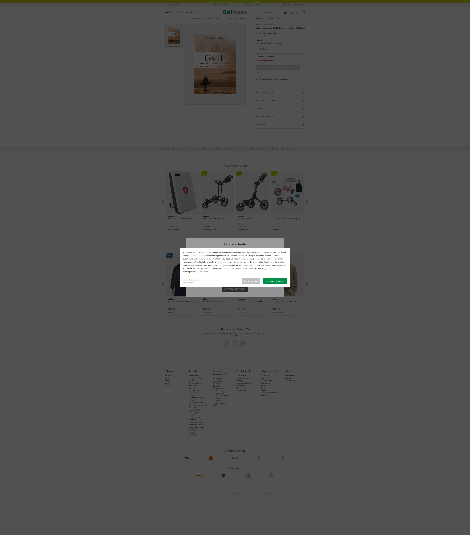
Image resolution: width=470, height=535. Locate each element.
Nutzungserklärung (190, 272)
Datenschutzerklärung (257, 268)
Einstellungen (188, 282)
